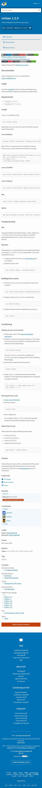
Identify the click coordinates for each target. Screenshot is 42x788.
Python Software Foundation (25, 748)
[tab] (21, 37)
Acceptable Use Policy (20, 723)
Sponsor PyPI (21, 700)
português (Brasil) (33, 772)
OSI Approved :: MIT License (12, 583)
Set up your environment (12, 400)
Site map (21, 753)
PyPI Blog (20, 671)
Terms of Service (20, 713)
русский (14, 776)
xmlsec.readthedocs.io (8, 78)
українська (9, 774)
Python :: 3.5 (8, 601)
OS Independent (9, 589)
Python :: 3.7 (8, 605)
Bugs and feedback (21, 692)
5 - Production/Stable (11, 570)
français (21, 772)
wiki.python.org (30, 258)
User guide (20, 655)
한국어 (31, 776)
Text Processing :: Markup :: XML (14, 613)
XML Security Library (22, 65)
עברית (19, 776)
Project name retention (20, 658)
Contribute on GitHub (20, 695)
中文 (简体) (28, 774)
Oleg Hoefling (13, 535)
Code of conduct (20, 718)
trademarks (10, 748)
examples (11, 89)
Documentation (9, 482)
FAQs (21, 660)
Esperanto (25, 776)
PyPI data (5, 494)
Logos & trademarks (21, 679)
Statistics (21, 676)
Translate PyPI (20, 697)
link (11, 360)
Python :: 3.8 (8, 607)
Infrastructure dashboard (20, 674)
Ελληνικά (16, 774)
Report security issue (21, 716)
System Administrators (11, 578)
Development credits (20, 702)
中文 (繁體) (36, 774)
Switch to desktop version (21, 762)
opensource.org (25, 468)
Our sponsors (21, 681)
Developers (7, 576)
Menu (35, 3)
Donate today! (21, 742)
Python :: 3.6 (8, 603)
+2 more (5, 524)
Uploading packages (20, 653)
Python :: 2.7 (8, 597)
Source (6, 485)
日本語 (26, 772)
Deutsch (22, 774)
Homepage (7, 479)
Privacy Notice (20, 721)
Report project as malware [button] (21, 624)
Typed (6, 618)
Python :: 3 (7, 599)
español (15, 772)
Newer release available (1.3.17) (13, 500)
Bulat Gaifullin (10, 533)
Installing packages (20, 650)
